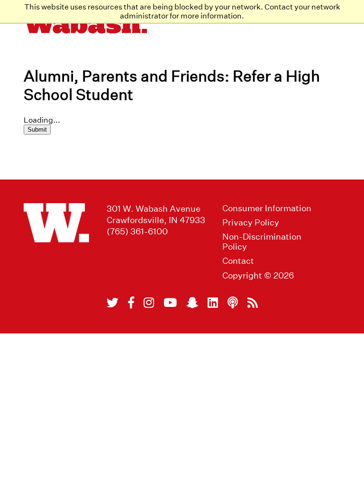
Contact (238, 261)
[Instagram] (149, 303)
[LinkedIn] (213, 303)
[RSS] (252, 303)
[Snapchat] (192, 303)
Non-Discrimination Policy (261, 241)
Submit (37, 129)
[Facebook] (131, 303)
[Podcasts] (233, 303)
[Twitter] (112, 303)
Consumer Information (266, 208)
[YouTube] (170, 303)
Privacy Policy (250, 222)
